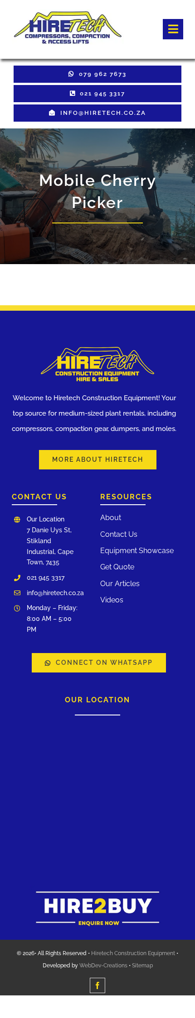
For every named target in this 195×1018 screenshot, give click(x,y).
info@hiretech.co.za (55, 593)
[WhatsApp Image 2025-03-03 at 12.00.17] (97, 888)
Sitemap (142, 965)
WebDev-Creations (103, 965)
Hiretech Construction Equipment (133, 953)
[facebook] (97, 985)
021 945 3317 (45, 577)
